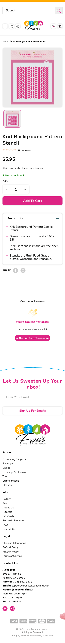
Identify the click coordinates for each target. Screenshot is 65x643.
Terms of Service (12, 556)
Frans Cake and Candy (36, 629)
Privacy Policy (10, 552)
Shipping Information (14, 543)
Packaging (8, 463)
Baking (6, 468)
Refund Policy (10, 547)
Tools (5, 476)
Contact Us (8, 529)
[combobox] (32, 10)
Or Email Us (17, 26)
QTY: (5, 181)
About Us (8, 507)
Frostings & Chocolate (15, 472)
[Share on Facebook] (15, 272)
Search (6, 503)
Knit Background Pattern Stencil (29, 41)
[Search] (58, 11)
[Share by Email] (23, 272)
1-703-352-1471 (11, 26)
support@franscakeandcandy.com (31, 585)
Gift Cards (8, 516)
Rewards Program (13, 520)
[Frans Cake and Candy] (33, 26)
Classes (7, 485)
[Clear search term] (51, 10)
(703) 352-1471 (22, 582)
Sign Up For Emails (32, 411)
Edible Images (10, 481)
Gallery (6, 499)
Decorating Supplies (14, 459)
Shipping (8, 168)
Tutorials (7, 512)
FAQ (5, 525)
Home (5, 41)
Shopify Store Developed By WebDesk (32, 635)
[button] (5, 26)
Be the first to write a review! (33, 338)
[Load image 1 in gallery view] (12, 119)
